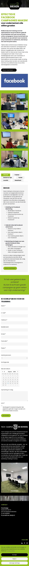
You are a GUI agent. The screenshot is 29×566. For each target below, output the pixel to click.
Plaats (3, 348)
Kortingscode (5, 362)
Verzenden (6, 415)
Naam (3, 306)
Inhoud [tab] (5, 175)
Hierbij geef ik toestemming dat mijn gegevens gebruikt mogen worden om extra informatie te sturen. (14, 409)
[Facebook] (24, 543)
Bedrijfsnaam (5, 327)
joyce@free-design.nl (8, 515)
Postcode (4, 341)
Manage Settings (14, 563)
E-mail (3, 313)
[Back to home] (14, 3)
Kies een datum (5, 369)
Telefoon (4, 320)
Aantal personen (6, 355)
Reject (14, 559)
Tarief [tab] (20, 177)
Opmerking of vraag (7, 390)
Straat (3, 334)
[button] (2, 3)
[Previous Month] (2, 371)
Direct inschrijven (8, 70)
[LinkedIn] (22, 543)
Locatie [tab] (5, 180)
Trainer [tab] (17, 175)
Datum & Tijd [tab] (7, 177)
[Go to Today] (4, 371)
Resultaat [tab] (18, 180)
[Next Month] (17, 371)
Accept (14, 555)
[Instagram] (27, 543)
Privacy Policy (11, 551)
